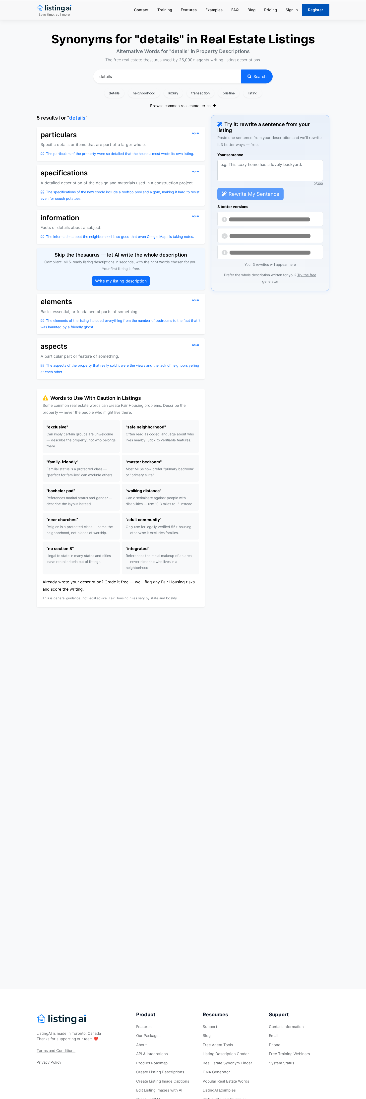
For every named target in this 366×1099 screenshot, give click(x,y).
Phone (274, 1044)
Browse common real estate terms (181, 105)
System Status (281, 1063)
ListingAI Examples (219, 1090)
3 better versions (232, 206)
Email (273, 1035)
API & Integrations (152, 1053)
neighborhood (144, 93)
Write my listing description (121, 280)
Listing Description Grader (226, 1053)
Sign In (292, 9)
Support (210, 1026)
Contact (141, 9)
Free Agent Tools (218, 1044)
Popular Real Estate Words (226, 1081)
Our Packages (148, 1035)
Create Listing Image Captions (162, 1081)
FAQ (235, 9)
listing (252, 93)
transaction (200, 93)
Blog (251, 9)
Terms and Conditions (56, 1050)
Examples (214, 9)
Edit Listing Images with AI (159, 1090)
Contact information (286, 1026)
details (114, 93)
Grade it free (116, 581)
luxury (173, 93)
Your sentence (230, 154)
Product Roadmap (152, 1063)
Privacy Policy (49, 1062)
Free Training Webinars (289, 1053)
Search (259, 76)
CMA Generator (216, 1072)
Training (164, 9)
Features (189, 9)
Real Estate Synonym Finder (227, 1063)
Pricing (270, 9)
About (141, 1044)
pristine (229, 93)
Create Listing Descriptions (160, 1072)
